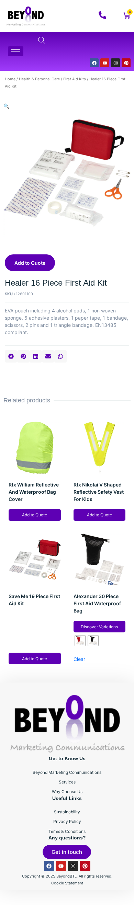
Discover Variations (99, 626)
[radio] (80, 640)
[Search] (116, 50)
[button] (11, 356)
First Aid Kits (74, 79)
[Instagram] (115, 62)
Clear (79, 659)
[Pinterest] (126, 62)
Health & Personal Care (39, 79)
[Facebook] (94, 62)
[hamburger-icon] (15, 51)
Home (10, 79)
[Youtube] (104, 62)
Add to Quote (29, 263)
